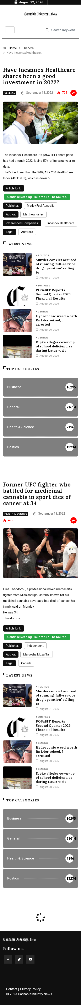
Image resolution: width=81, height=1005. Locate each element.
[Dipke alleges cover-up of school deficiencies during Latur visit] (17, 346)
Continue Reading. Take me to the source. (37, 197)
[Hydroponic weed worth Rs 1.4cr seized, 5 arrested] (17, 320)
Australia (27, 232)
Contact (11, 989)
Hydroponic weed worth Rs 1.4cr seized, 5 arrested (56, 320)
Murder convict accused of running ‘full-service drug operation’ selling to (56, 266)
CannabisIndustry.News (35, 994)
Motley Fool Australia (40, 205)
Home (13, 48)
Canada (26, 663)
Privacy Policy (30, 989)
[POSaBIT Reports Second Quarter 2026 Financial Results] (17, 294)
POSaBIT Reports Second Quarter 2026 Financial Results (53, 294)
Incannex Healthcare (61, 223)
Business (44, 285)
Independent (35, 645)
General (29, 48)
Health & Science (15, 513)
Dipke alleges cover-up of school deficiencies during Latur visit (55, 346)
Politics (43, 255)
